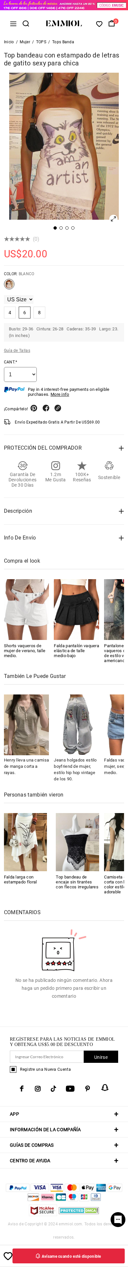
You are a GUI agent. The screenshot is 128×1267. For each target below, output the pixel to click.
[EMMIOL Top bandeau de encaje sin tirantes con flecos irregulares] (77, 841)
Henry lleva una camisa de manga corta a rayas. (26, 766)
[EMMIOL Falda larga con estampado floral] (25, 841)
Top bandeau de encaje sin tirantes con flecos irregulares (77, 882)
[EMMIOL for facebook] (22, 1088)
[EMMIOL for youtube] (70, 1088)
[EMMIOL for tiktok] (53, 1088)
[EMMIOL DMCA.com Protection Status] (79, 1214)
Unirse (101, 1057)
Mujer (25, 42)
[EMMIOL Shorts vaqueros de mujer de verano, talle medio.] (26, 609)
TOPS (41, 42)
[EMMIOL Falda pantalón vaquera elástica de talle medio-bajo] (76, 609)
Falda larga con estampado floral (20, 879)
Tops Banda (63, 42)
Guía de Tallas (17, 350)
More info (60, 394)
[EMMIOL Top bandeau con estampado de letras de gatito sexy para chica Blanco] (9, 286)
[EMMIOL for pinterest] (88, 1088)
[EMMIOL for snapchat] (105, 1088)
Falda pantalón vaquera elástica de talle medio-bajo (76, 650)
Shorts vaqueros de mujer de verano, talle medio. (25, 650)
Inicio (9, 42)
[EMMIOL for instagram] (38, 1088)
